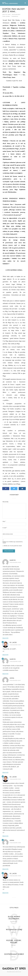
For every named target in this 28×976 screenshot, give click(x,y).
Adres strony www (8, 534)
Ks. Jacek (8, 14)
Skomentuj (5, 501)
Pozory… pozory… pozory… (14, 941)
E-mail (5, 527)
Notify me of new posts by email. (13, 545)
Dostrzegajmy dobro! (14, 954)
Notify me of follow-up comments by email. (13, 542)
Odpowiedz (5, 638)
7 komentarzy (14, 16)
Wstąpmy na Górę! (14, 930)
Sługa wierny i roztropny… (14, 918)
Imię (4, 521)
